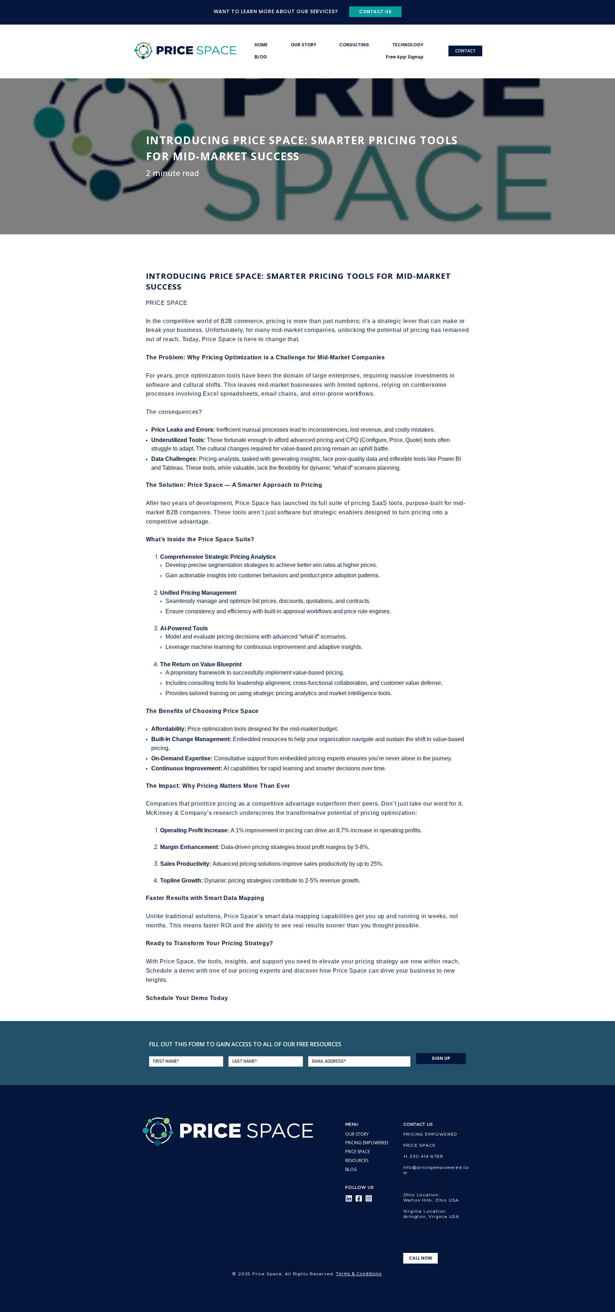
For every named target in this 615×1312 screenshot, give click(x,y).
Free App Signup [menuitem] (405, 57)
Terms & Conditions (358, 1274)
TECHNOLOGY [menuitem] (408, 45)
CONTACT (465, 51)
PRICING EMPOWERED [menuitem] (366, 1143)
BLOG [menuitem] (260, 57)
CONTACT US (375, 12)
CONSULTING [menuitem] (354, 45)
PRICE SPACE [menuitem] (357, 1152)
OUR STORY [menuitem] (303, 45)
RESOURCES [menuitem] (356, 1160)
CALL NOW (420, 1258)
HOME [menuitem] (261, 45)
